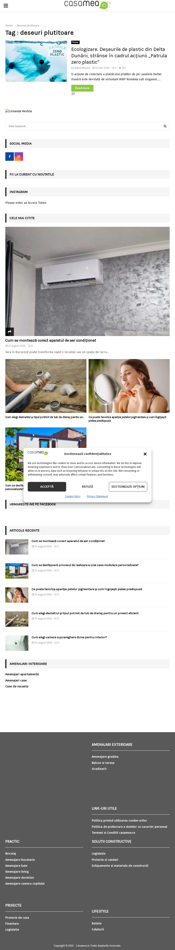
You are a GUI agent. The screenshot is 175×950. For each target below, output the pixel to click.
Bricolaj (10, 853)
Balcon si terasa (103, 763)
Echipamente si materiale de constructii (120, 866)
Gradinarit (99, 769)
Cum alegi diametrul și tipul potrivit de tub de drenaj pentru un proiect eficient (85, 613)
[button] (145, 454)
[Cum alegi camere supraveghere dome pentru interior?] (16, 643)
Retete (96, 923)
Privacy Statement (97, 496)
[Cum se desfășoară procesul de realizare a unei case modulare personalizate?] (16, 571)
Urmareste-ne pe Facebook (33, 504)
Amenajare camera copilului (25, 883)
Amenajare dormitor (19, 878)
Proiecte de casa (17, 918)
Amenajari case (16, 680)
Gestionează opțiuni (128, 487)
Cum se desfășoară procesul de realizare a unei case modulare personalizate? (85, 565)
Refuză (87, 487)
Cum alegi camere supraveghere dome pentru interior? (70, 637)
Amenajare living (17, 872)
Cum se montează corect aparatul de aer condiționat (50, 340)
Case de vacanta (16, 686)
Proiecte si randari (105, 860)
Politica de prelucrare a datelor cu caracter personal (129, 827)
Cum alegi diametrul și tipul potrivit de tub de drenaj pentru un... (44, 417)
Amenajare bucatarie (20, 860)
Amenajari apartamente (22, 674)
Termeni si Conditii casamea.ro (113, 833)
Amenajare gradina (105, 757)
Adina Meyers (82, 67)
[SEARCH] (165, 126)
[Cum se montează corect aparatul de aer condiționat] (87, 281)
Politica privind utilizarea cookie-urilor (119, 820)
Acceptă (47, 487)
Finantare (12, 924)
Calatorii (98, 929)
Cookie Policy (72, 496)
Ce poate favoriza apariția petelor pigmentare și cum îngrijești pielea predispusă (87, 589)
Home (75, 42)
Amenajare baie (16, 866)
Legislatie (12, 929)
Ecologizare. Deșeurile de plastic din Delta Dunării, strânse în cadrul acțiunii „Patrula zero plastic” (119, 55)
